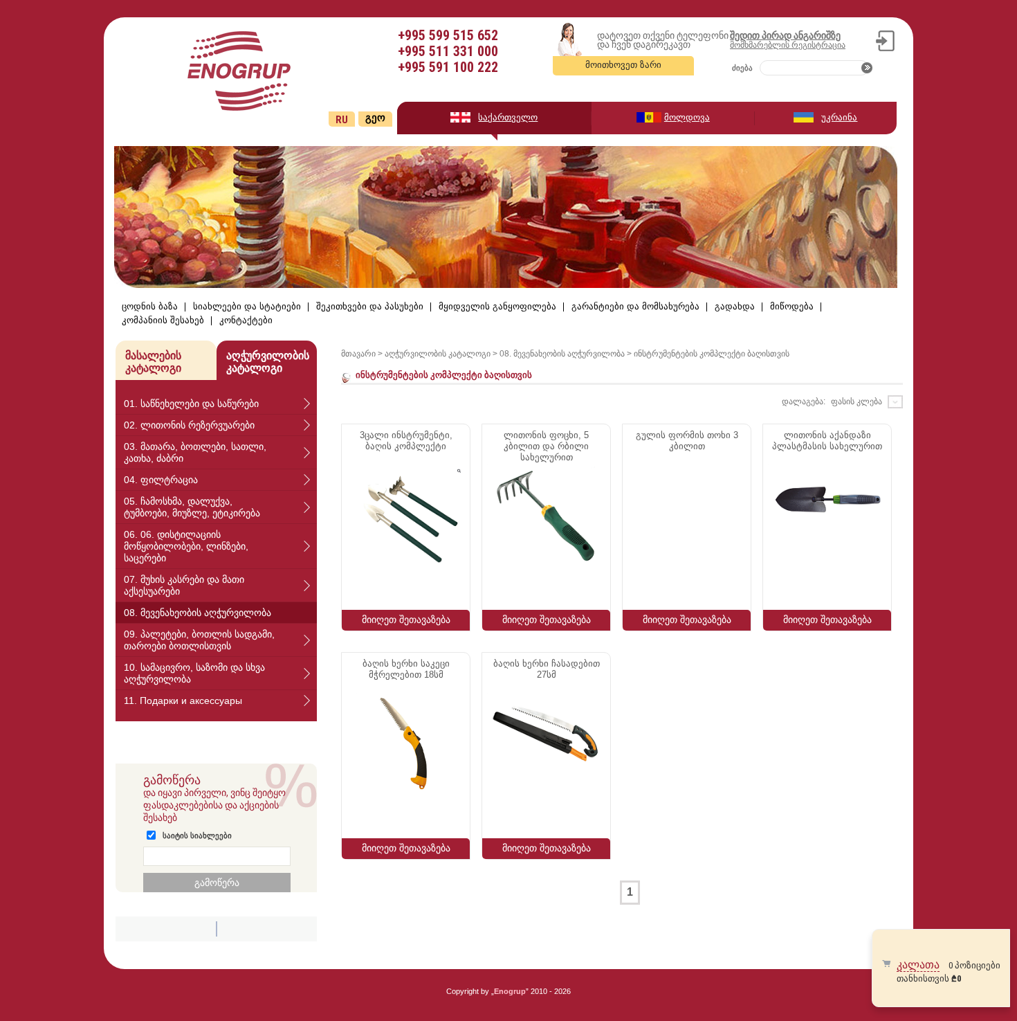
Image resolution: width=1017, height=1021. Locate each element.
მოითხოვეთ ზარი (623, 65)
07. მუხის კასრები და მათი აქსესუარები (184, 585)
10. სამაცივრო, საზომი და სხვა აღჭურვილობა (194, 673)
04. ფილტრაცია (161, 479)
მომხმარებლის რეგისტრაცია (787, 45)
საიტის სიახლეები (197, 835)
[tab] (216, 404)
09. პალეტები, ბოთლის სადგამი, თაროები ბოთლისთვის (199, 640)
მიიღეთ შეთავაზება (406, 619)
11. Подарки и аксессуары (183, 700)
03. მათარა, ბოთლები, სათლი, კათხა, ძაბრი (195, 452)
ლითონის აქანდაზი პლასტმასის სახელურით (827, 440)
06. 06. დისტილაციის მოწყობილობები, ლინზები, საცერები (186, 546)
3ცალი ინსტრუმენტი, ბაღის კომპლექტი (406, 440)
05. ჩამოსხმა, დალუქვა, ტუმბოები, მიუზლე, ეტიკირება (192, 507)
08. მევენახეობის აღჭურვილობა (197, 612)
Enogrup (510, 991)
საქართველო (508, 117)
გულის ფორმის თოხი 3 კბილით (687, 440)
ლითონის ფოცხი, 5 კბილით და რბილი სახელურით (546, 446)
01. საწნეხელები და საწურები (191, 403)
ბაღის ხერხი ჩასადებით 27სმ (546, 669)
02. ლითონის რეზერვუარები (189, 425)
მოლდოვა (687, 117)
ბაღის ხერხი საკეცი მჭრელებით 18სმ (406, 669)
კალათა (918, 964)
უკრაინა (839, 117)
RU (342, 120)
